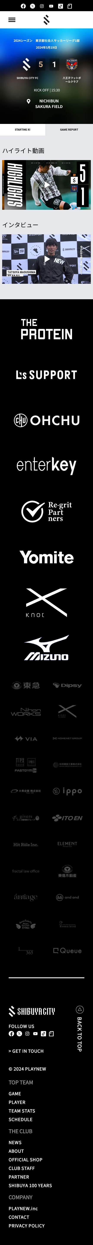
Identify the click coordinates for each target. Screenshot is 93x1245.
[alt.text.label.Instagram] (41, 6)
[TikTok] (60, 6)
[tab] (22, 130)
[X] (32, 6)
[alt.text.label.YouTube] (51, 6)
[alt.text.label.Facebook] (23, 6)
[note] (69, 6)
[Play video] (46, 185)
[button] (11, 20)
